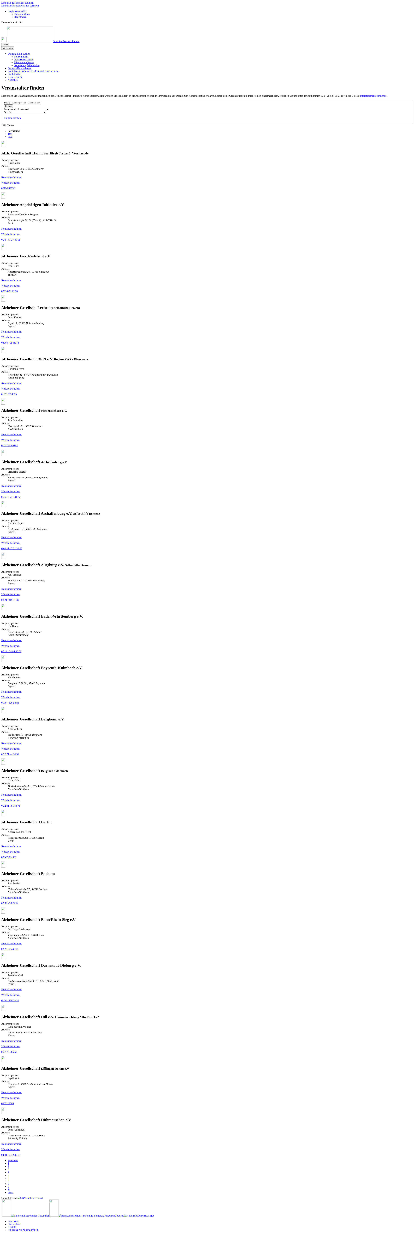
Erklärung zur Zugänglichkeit (23, 1229)
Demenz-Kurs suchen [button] (19, 53)
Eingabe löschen (12, 118)
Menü (5, 44)
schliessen (8, 48)
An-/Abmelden (22, 14)
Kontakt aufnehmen (11, 177)
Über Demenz (15, 77)
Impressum (13, 1221)
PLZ (10, 136)
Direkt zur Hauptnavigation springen (20, 5)
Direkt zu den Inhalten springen (17, 2)
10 (9, 1189)
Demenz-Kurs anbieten (19, 68)
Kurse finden (21, 56)
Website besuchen (10, 182)
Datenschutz (14, 1224)
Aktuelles (13, 80)
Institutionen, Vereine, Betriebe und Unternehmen (33, 71)
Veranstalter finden (23, 59)
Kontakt (12, 1227)
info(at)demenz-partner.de (373, 95)
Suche (7, 102)
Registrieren (20, 17)
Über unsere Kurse (24, 62)
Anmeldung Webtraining (27, 65)
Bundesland (10, 109)
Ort (5, 112)
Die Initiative (14, 74)
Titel (10, 133)
